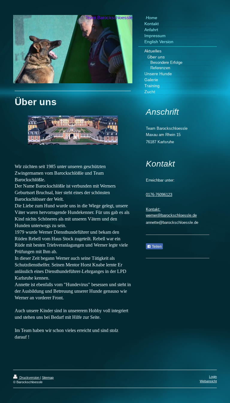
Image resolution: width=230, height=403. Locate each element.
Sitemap (48, 377)
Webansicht (208, 381)
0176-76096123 (159, 194)
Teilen (156, 246)
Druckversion (29, 377)
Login (213, 376)
